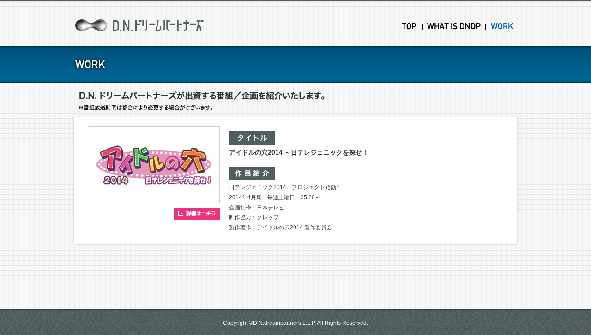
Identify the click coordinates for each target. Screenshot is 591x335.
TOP (409, 26)
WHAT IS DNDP (455, 26)
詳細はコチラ (197, 214)
